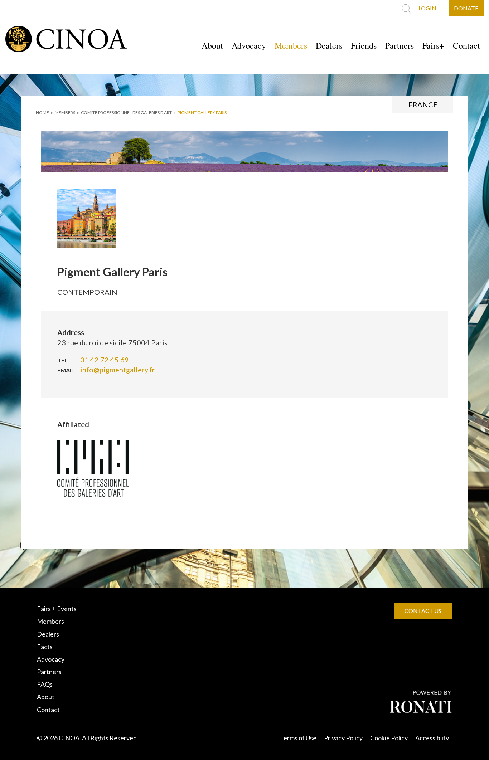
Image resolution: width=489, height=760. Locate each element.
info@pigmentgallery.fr (117, 369)
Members (291, 45)
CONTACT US (423, 610)
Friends (364, 45)
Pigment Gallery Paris (202, 112)
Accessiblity (432, 738)
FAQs (45, 684)
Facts (45, 647)
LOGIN (427, 8)
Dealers (329, 45)
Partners (399, 45)
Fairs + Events (57, 609)
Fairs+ (433, 45)
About (212, 45)
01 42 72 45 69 (104, 359)
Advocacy (249, 45)
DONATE (466, 8)
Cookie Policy (389, 738)
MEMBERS (65, 112)
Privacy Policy (343, 738)
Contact (466, 45)
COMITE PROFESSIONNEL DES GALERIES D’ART (126, 112)
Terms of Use (298, 738)
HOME (42, 112)
